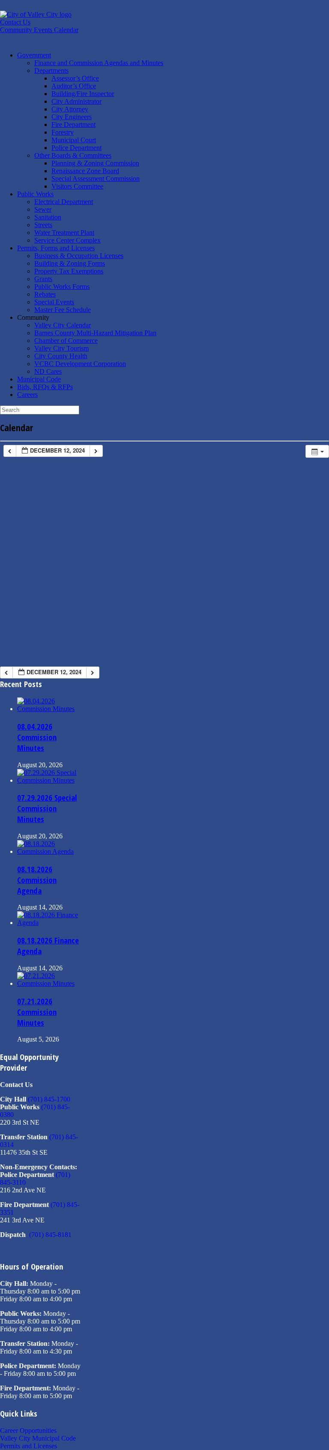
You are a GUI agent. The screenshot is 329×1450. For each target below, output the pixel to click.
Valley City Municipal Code (38, 1438)
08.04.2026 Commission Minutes (37, 737)
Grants (43, 278)
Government (34, 55)
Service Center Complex (67, 240)
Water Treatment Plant (64, 232)
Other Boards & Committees (72, 155)
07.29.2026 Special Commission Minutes (47, 808)
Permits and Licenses (28, 1446)
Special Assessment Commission (95, 178)
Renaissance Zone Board (85, 170)
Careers (27, 394)
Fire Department (73, 124)
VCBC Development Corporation (80, 363)
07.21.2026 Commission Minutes (37, 1012)
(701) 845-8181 (50, 1234)
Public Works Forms (62, 286)
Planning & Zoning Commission (95, 163)
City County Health (60, 356)
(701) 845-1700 (49, 1099)
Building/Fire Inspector (82, 93)
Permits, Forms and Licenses (56, 248)
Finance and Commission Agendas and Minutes (98, 62)
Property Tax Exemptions (68, 271)
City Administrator (76, 101)
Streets (43, 224)
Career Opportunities (28, 1430)
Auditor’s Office (73, 86)
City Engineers (71, 116)
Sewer (42, 209)
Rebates (45, 294)
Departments (51, 70)
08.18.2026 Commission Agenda (37, 880)
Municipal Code (39, 379)
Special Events (54, 302)
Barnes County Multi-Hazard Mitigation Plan (95, 332)
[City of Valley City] (36, 14)
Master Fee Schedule (62, 309)
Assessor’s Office (75, 78)
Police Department (76, 147)
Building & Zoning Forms (69, 263)
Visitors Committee (77, 186)
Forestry (62, 132)
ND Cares (48, 371)
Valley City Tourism (61, 348)
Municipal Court (73, 140)
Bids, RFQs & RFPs (45, 386)
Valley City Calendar (62, 325)
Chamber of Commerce (66, 340)
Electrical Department (63, 201)
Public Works (35, 194)
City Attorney (69, 109)
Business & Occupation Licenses (78, 255)
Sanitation (47, 217)
